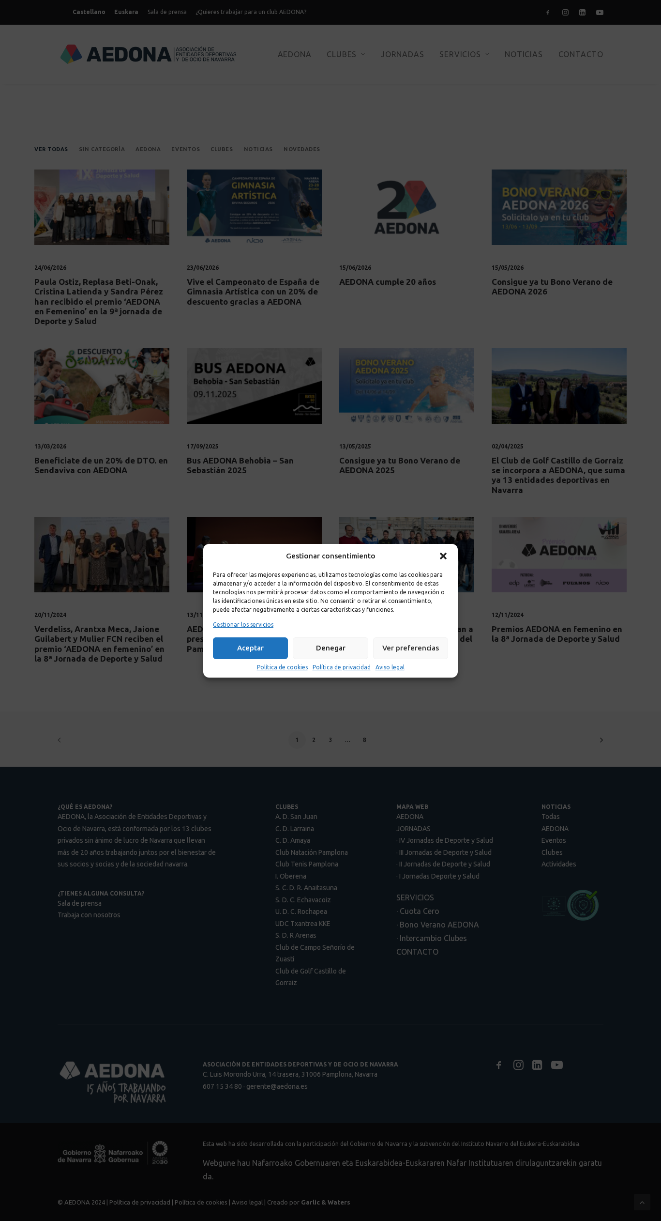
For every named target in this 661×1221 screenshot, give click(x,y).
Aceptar (250, 648)
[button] (443, 556)
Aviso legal (390, 667)
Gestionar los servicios (243, 624)
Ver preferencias (410, 648)
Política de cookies (282, 667)
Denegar (331, 648)
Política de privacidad (342, 667)
